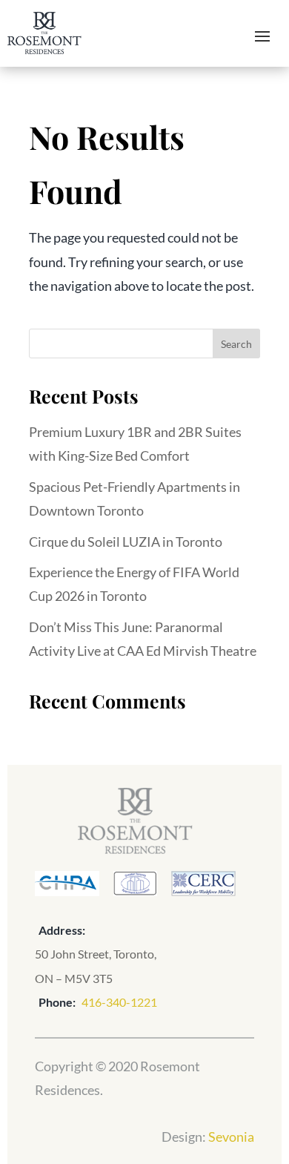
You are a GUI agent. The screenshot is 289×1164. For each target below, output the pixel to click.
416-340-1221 (119, 1002)
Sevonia (231, 1136)
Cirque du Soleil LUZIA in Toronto (125, 541)
